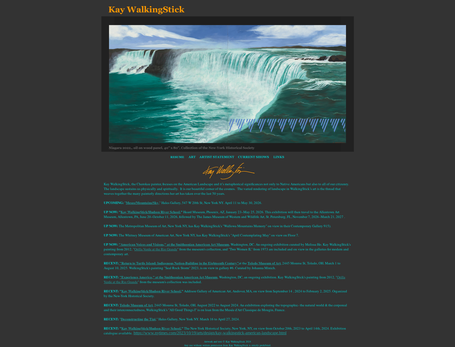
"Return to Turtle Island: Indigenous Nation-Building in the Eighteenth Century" (179, 262)
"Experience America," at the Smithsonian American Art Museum (168, 276)
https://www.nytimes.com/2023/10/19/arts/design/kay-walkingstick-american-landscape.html (209, 333)
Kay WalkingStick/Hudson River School (150, 211)
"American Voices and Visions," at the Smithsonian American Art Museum (174, 244)
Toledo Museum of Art (264, 262)
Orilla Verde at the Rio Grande (155, 249)
